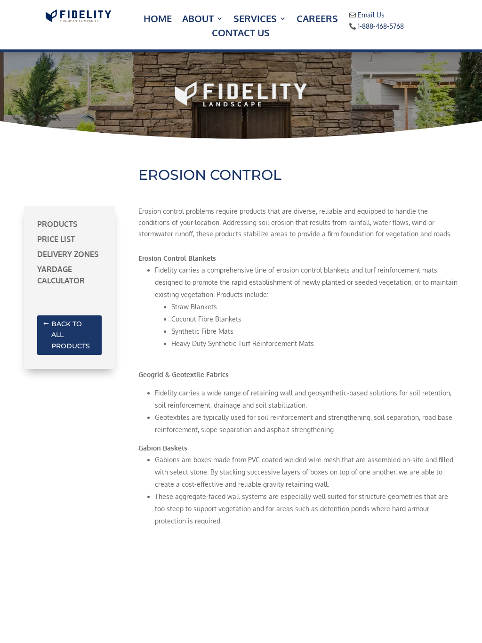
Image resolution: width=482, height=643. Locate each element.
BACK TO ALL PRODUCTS (70, 335)
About (198, 19)
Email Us (371, 15)
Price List (56, 239)
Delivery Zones (67, 254)
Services (255, 19)
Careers (317, 19)
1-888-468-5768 (381, 26)
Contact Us (241, 34)
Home (158, 19)
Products (57, 224)
